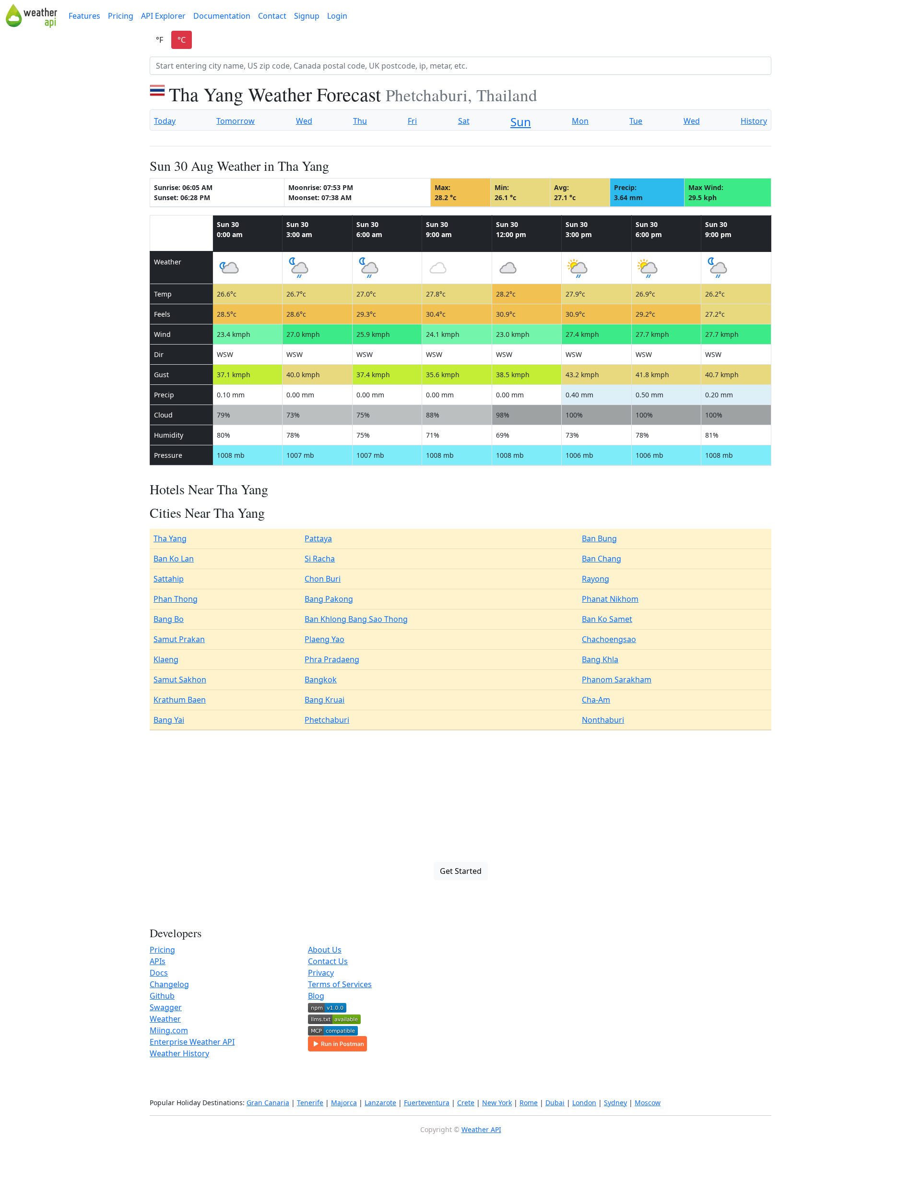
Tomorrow (235, 121)
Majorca (344, 1102)
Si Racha (320, 558)
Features (84, 16)
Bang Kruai (324, 699)
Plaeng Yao (324, 639)
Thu (360, 121)
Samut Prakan (179, 639)
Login (337, 16)
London (584, 1102)
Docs (159, 972)
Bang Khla (600, 659)
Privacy (321, 972)
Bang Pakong (329, 599)
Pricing (120, 16)
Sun (520, 122)
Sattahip (169, 578)
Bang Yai (169, 720)
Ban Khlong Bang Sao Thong (356, 619)
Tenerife (310, 1102)
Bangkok (321, 679)
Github (162, 995)
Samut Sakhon (180, 679)
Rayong (595, 578)
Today (165, 121)
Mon (580, 121)
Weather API (481, 1129)
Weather (165, 1019)
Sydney (615, 1102)
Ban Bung (599, 538)
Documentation (221, 16)
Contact (272, 16)
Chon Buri (323, 578)
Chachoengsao (609, 639)
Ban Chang (601, 558)
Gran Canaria (268, 1102)
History (754, 121)
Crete (465, 1102)
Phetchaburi (327, 720)
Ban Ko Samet (607, 619)
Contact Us (328, 961)
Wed (304, 121)
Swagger (166, 1007)
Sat (464, 121)
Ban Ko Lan (174, 558)
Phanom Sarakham (616, 679)
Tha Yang (170, 538)
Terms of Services (340, 984)
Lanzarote (380, 1102)
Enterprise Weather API (192, 1042)
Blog (316, 995)
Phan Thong (176, 599)
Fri (412, 121)
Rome (529, 1102)
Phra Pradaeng (332, 659)
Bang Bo (169, 619)
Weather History (179, 1053)
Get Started (461, 871)
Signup (306, 16)
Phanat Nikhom (610, 599)
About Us (325, 949)
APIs (157, 961)
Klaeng (166, 659)
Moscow (648, 1102)
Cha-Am (596, 699)
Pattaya (318, 538)
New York (497, 1102)
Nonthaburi (603, 720)
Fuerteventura (426, 1102)
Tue (635, 121)
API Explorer (163, 16)
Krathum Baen (180, 699)
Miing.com (169, 1030)
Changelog (169, 984)
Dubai (555, 1102)
